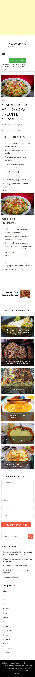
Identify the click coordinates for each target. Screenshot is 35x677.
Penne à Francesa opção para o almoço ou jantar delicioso (17, 362)
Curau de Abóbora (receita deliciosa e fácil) (17, 416)
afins (3, 100)
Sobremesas (8, 648)
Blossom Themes (24, 668)
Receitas (6, 639)
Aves (5, 595)
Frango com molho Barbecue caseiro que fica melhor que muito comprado (18, 553)
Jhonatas (4, 125)
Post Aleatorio (17, 60)
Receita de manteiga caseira (17, 440)
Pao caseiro (7, 630)
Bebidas (6, 600)
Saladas (6, 644)
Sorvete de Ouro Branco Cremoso (16, 566)
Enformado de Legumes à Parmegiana (17, 465)
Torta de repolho (17, 390)
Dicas (5, 613)
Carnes (6, 608)
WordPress (20, 671)
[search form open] (17, 39)
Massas (6, 626)
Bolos (5, 604)
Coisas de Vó (17, 44)
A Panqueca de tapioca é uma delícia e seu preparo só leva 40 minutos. (17, 332)
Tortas (6, 652)
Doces (5, 617)
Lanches (6, 622)
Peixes (6, 635)
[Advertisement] (17, 17)
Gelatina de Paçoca (11, 577)
